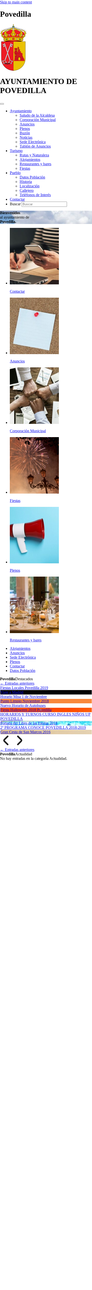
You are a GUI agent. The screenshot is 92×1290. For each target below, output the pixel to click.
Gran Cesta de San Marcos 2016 (25, 732)
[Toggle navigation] (2, 104)
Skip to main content (16, 2)
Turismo (16, 151)
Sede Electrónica (33, 142)
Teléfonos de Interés (35, 195)
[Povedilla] (13, 69)
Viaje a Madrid (11, 692)
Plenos (25, 128)
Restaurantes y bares (35, 164)
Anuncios (27, 124)
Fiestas (25, 168)
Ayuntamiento (21, 111)
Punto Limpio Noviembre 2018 (24, 701)
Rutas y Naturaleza (34, 155)
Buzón (25, 133)
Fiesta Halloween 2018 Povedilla (26, 710)
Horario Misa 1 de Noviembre (23, 696)
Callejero (27, 190)
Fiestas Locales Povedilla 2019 (24, 688)
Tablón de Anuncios (35, 146)
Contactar (17, 199)
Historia (26, 182)
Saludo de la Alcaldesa (37, 115)
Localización (29, 186)
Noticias (26, 137)
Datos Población (32, 177)
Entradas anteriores (17, 683)
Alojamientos (30, 159)
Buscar (16, 204)
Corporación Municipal (38, 120)
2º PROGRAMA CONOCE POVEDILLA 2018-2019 (43, 727)
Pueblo (15, 173)
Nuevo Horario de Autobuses (23, 705)
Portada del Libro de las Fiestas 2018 (28, 723)
